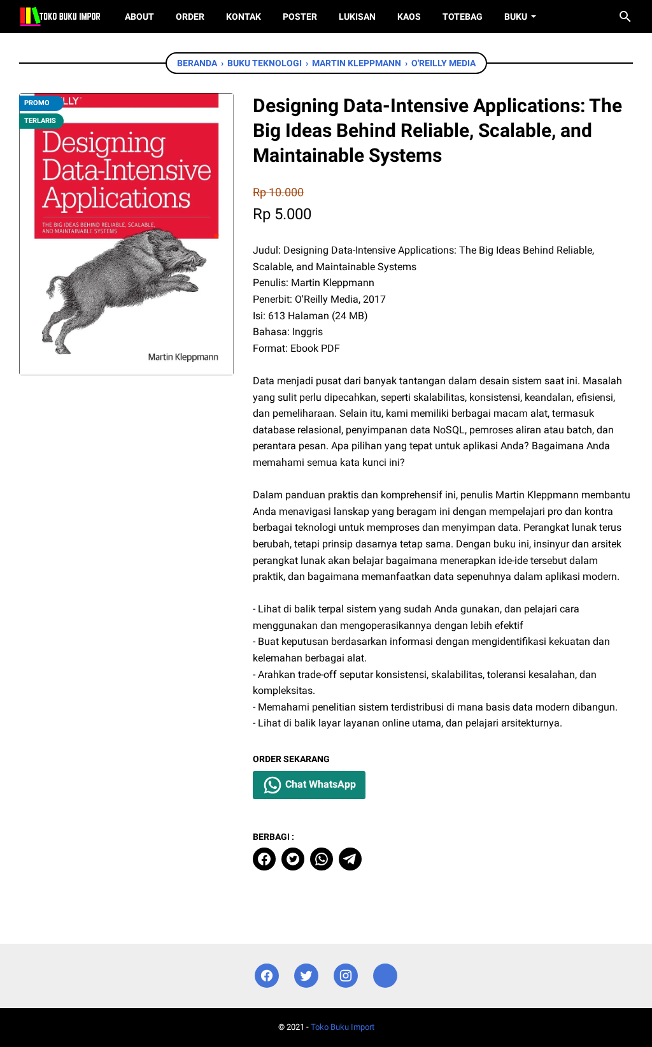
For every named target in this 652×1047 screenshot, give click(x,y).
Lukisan (357, 16)
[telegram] (350, 859)
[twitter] (292, 859)
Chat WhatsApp (319, 785)
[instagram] (346, 976)
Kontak (243, 16)
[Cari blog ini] (625, 16)
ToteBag (463, 16)
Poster (300, 16)
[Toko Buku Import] (60, 16)
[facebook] (264, 859)
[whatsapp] (321, 859)
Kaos (409, 16)
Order (190, 16)
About (139, 16)
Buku (515, 16)
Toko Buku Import (342, 1027)
